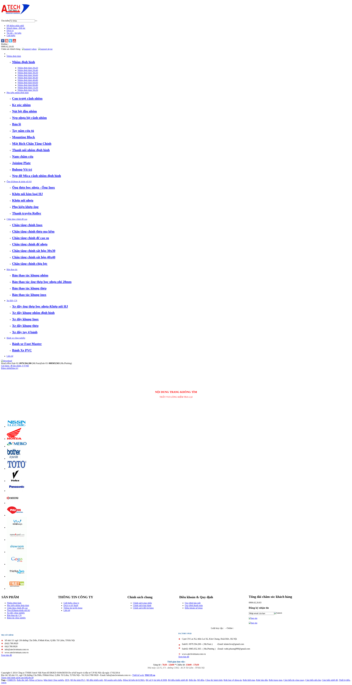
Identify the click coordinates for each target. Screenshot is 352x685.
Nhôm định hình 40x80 (28, 80)
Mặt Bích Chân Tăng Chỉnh (31, 143)
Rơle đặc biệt (22, 680)
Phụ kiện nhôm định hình (18, 605)
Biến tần (192, 680)
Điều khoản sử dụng (194, 608)
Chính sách (15, 677)
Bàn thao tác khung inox (29, 294)
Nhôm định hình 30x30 (28, 73)
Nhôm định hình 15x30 (28, 88)
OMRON (11, 680)
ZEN (67, 680)
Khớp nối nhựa (22, 200)
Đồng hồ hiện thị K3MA (134, 680)
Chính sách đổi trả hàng (143, 608)
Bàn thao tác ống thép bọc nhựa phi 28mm (42, 282)
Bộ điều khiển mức (94, 680)
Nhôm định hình (23, 62)
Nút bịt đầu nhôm (24, 111)
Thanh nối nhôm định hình (31, 150)
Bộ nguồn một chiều (113, 680)
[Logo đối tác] (17, 426)
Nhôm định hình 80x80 (28, 85)
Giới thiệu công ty (71, 603)
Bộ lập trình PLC (77, 680)
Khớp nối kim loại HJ (27, 194)
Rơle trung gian (275, 680)
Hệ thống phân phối (15, 25)
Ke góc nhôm (21, 105)
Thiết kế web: (138, 675)
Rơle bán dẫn (262, 680)
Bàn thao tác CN (14, 615)
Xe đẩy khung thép (25, 325)
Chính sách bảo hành (142, 605)
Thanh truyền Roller (26, 213)
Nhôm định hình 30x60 (28, 75)
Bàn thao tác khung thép (29, 288)
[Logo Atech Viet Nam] (15, 13)
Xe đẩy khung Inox (25, 319)
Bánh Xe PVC (22, 350)
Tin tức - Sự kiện (14, 33)
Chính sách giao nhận (142, 603)
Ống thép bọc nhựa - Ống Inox (33, 187)
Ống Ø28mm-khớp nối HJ (18, 610)
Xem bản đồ (6, 655)
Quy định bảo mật (192, 603)
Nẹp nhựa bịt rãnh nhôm (29, 118)
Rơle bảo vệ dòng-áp (233, 680)
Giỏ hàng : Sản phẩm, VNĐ (15, 366)
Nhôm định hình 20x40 (28, 70)
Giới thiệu (11, 35)
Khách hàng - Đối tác (16, 28)
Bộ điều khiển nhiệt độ (178, 680)
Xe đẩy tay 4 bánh (24, 332)
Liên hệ (67, 610)
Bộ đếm (200, 680)
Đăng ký (14, 368)
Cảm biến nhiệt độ (330, 680)
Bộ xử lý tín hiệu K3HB (156, 680)
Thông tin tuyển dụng (73, 608)
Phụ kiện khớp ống (25, 207)
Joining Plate (21, 163)
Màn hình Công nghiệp (54, 680)
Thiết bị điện (344, 680)
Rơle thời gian (249, 680)
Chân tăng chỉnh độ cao (17, 608)
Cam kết (23, 677)
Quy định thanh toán (194, 605)
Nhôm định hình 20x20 (28, 68)
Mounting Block (23, 137)
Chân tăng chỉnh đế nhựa (29, 244)
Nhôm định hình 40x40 (28, 78)
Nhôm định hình (14, 603)
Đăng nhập (6, 368)
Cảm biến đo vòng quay (293, 680)
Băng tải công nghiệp (16, 618)
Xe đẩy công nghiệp (16, 613)
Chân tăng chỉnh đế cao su (30, 238)
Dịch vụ (10, 30)
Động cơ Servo (35, 680)
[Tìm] (36, 20)
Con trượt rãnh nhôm (27, 98)
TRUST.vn (150, 675)
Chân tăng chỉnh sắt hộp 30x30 (33, 250)
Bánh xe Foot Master (27, 344)
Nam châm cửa (22, 156)
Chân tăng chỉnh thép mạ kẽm (33, 231)
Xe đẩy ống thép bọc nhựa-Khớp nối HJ (40, 306)
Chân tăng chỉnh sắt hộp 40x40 (33, 257)
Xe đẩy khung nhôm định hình (33, 313)
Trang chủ (5, 677)
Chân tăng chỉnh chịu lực (29, 263)
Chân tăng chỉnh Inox (27, 225)
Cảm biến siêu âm (313, 680)
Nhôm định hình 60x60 (28, 83)
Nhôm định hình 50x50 (28, 90)
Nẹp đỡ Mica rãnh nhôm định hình (36, 176)
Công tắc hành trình (213, 680)
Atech (3, 682)
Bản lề (16, 124)
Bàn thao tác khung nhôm (30, 275)
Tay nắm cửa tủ (23, 130)
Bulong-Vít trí (22, 169)
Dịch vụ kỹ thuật (71, 605)
